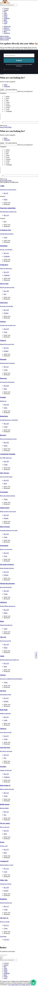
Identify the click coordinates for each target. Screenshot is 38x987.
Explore (8, 106)
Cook (7, 109)
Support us (7, 33)
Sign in (2, 38)
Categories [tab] (7, 86)
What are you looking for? (25, 91)
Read (7, 98)
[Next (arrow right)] (2, 956)
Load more (3, 936)
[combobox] (9, 89)
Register (8, 38)
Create (8, 107)
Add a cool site (4, 36)
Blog (5, 31)
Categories (3, 93)
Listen (8, 102)
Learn (7, 104)
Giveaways (7, 30)
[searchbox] (21, 122)
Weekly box (7, 26)
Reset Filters (8, 127)
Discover (6, 28)
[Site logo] (14, 3)
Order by (14, 89)
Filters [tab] (5, 85)
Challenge (9, 111)
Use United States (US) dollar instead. (19, 984)
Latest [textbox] (9, 89)
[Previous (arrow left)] (0, 956)
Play (7, 100)
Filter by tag (3, 125)
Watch (8, 96)
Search (2, 127)
